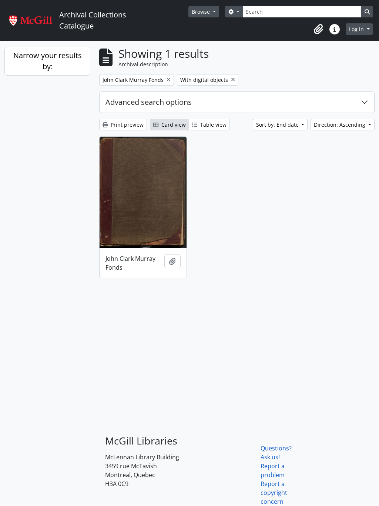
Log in (357, 29)
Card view (173, 124)
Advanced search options (148, 102)
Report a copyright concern (274, 493)
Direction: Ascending (340, 124)
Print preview (126, 124)
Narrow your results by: (47, 60)
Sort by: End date (278, 124)
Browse (201, 11)
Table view (213, 124)
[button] (318, 29)
